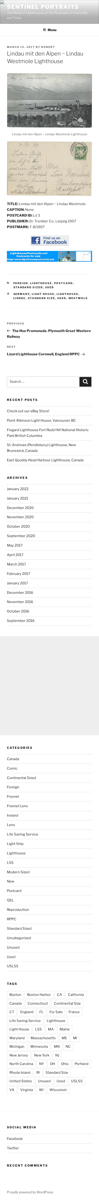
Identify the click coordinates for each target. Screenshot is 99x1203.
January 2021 (17, 498)
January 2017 (17, 583)
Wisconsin (58, 1090)
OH (52, 1064)
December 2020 (20, 508)
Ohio (65, 1064)
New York (41, 1055)
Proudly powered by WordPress (30, 1192)
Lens (11, 825)
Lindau (19, 298)
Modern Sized (18, 872)
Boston (15, 995)
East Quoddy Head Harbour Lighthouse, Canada (45, 460)
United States (20, 1081)
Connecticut (38, 1003)
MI (75, 1038)
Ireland (12, 815)
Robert (48, 47)
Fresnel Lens (17, 806)
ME (64, 1038)
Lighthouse (41, 283)
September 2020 (21, 536)
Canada (13, 759)
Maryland (17, 1038)
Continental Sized (21, 778)
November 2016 (20, 602)
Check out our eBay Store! (28, 411)
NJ (57, 1055)
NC (68, 1046)
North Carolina (21, 1064)
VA (11, 1090)
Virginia (26, 1090)
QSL (10, 900)
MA (51, 1029)
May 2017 (15, 545)
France (74, 1012)
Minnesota (39, 1046)
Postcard (63, 283)
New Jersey (18, 1055)
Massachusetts (43, 1038)
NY (41, 1064)
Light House (43, 294)
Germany (21, 294)
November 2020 (20, 517)
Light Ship (15, 844)
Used (49, 287)
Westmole (78, 298)
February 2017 (18, 574)
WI (41, 1090)
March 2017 (16, 564)
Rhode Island (19, 1073)
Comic (12, 768)
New (10, 881)
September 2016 (21, 621)
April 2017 (15, 555)
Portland (81, 1064)
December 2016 (20, 593)
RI (38, 1073)
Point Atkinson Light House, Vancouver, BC (41, 420)
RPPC (11, 919)
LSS (10, 863)
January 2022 (18, 489)
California (76, 995)
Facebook (15, 1139)
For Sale (56, 1012)
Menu (52, 30)
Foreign (20, 283)
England (26, 1012)
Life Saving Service (22, 834)
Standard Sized (28, 287)
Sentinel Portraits (43, 6)
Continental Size (67, 1003)
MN (57, 1046)
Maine (65, 1029)
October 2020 (18, 526)
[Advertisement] (49, 685)
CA (59, 995)
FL (41, 1012)
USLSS (12, 966)
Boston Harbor (39, 995)
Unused (13, 947)
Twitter (13, 1148)
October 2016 (18, 611)
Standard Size (41, 298)
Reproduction (18, 910)
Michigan (16, 1046)
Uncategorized (19, 938)
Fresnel (13, 796)
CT (11, 1012)
